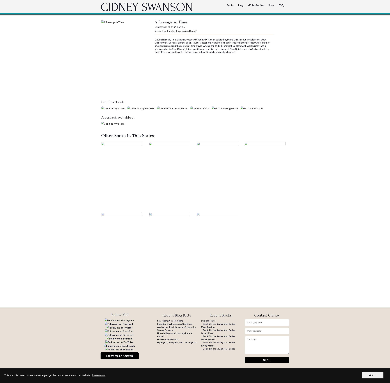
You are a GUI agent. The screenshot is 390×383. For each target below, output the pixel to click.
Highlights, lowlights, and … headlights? (177, 342)
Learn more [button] (98, 375)
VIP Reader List (256, 5)
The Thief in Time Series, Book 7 (179, 31)
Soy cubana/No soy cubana (170, 321)
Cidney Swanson (147, 7)
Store (271, 5)
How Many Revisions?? (168, 339)
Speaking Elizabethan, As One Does (174, 324)
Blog (240, 5)
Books (230, 5)
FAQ (281, 5)
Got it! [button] (372, 375)
